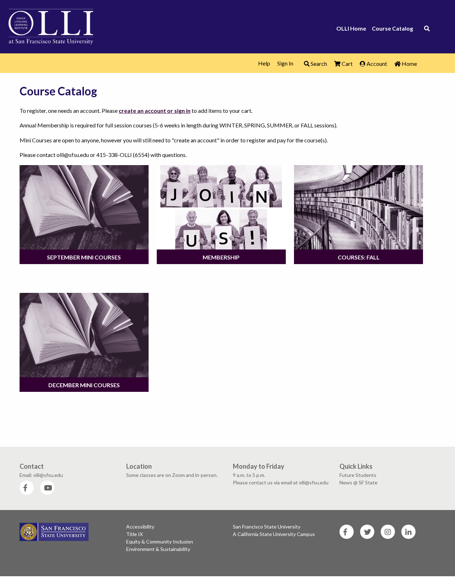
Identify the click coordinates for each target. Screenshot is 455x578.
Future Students (357, 475)
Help (264, 63)
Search (318, 63)
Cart (347, 63)
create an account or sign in (155, 110)
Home (409, 63)
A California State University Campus (274, 534)
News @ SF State (358, 482)
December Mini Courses (84, 385)
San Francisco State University (266, 527)
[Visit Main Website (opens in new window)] (51, 25)
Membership (221, 257)
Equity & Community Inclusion (159, 541)
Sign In (285, 63)
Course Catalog (392, 28)
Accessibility (140, 527)
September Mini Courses (84, 257)
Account (376, 63)
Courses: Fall (359, 257)
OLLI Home (351, 28)
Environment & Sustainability (158, 549)
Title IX (134, 534)
